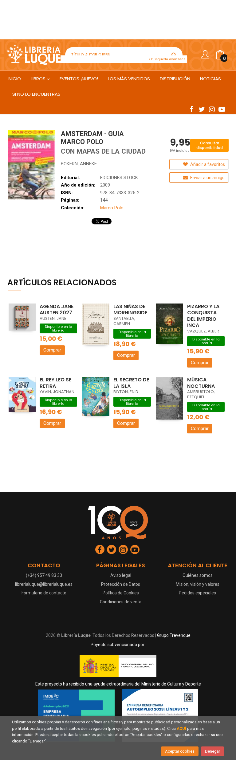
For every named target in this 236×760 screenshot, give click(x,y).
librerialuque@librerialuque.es (44, 584)
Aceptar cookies (180, 751)
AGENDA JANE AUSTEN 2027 (56, 309)
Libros (39, 78)
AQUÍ (181, 728)
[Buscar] (174, 54)
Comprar (52, 350)
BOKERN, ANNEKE (79, 164)
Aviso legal (120, 575)
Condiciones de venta (120, 601)
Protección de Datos (120, 584)
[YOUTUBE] (221, 109)
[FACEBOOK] (191, 109)
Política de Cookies (121, 592)
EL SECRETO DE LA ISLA (131, 383)
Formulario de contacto (44, 592)
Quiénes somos (198, 575)
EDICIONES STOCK (119, 177)
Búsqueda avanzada (168, 59)
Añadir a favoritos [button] (207, 164)
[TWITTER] (201, 109)
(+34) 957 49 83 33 (44, 575)
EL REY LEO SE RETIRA (55, 383)
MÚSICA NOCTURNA (201, 383)
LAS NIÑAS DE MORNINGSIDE (130, 309)
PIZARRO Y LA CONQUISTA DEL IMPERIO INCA (203, 316)
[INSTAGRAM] (211, 109)
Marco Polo (112, 208)
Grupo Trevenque (174, 635)
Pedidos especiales (197, 592)
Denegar (212, 751)
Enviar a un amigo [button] (207, 177)
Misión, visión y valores (197, 584)
